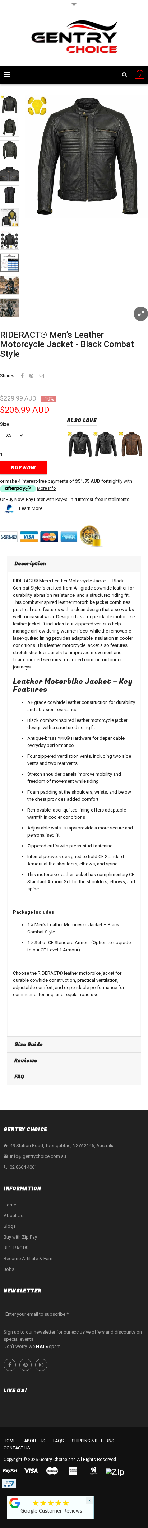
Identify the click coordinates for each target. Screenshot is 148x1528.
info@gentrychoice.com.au (38, 1156)
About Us (13, 1215)
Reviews (25, 1060)
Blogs (10, 1226)
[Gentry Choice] (74, 38)
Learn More (30, 508)
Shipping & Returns (93, 1440)
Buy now (23, 468)
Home (10, 1204)
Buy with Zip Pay (20, 1237)
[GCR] (14, 1502)
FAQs (58, 1440)
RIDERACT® (16, 1247)
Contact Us (17, 1448)
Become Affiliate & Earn (28, 1258)
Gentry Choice (53, 1459)
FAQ (19, 1076)
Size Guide (28, 1044)
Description (30, 563)
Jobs (9, 1269)
